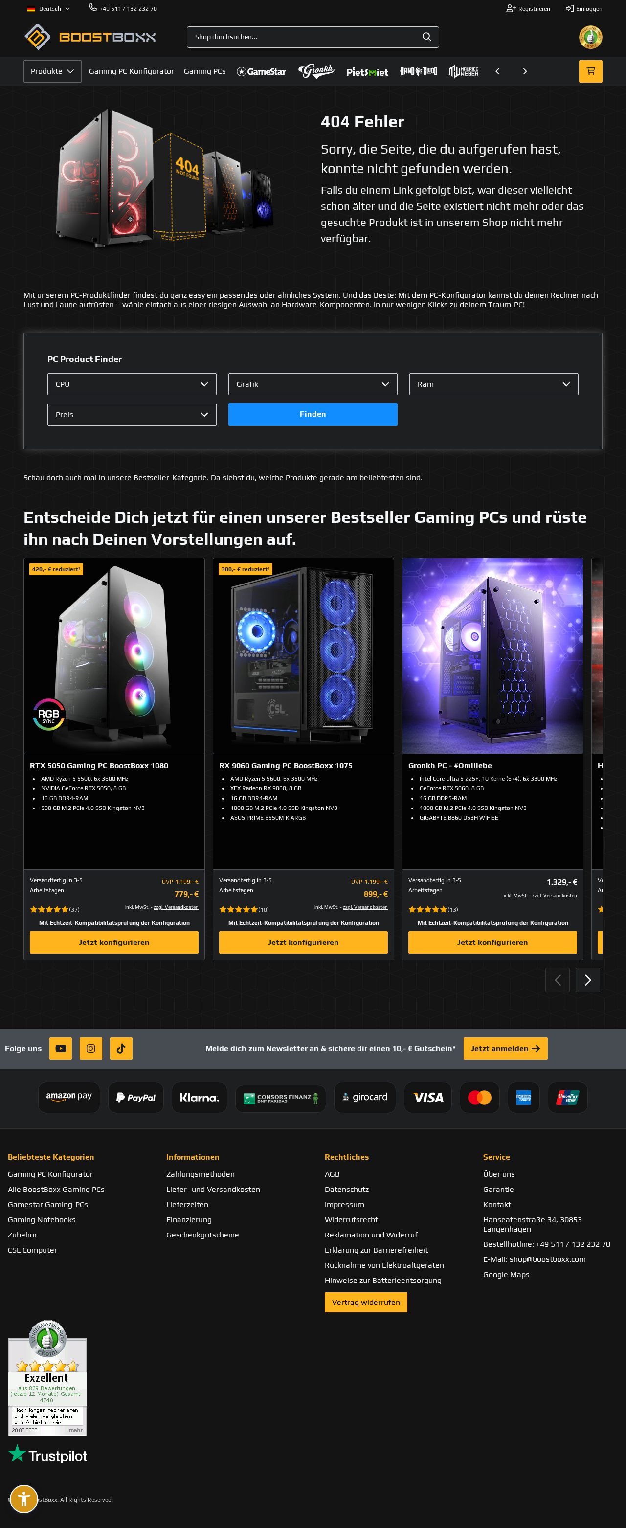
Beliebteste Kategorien (51, 1157)
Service (496, 1157)
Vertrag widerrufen (366, 1302)
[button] (498, 71)
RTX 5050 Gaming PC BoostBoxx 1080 (99, 765)
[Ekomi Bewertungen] (75, 1378)
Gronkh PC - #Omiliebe (450, 765)
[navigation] (48, 9)
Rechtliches (347, 1157)
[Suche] (427, 37)
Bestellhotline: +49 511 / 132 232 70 (546, 1244)
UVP (167, 881)
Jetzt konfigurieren (114, 942)
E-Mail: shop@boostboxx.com (534, 1259)
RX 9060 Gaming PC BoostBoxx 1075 (286, 765)
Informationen (193, 1157)
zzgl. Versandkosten (176, 907)
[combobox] (313, 37)
